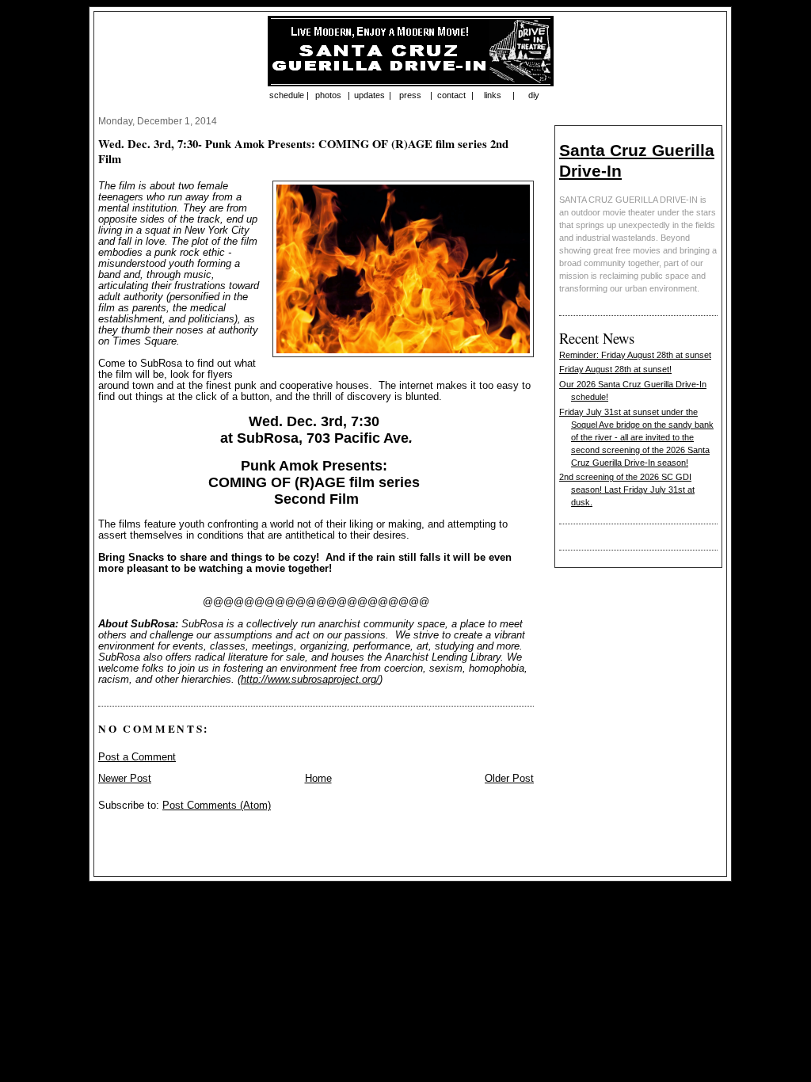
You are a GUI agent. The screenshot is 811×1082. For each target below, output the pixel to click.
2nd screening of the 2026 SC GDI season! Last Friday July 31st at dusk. (627, 489)
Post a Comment (137, 757)
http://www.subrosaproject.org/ (310, 679)
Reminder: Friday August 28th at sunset (635, 355)
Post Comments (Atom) (216, 805)
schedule (286, 95)
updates (369, 95)
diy (533, 95)
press (410, 95)
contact (451, 95)
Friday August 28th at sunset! (615, 369)
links (492, 95)
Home (318, 778)
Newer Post (124, 778)
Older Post (509, 778)
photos (328, 95)
